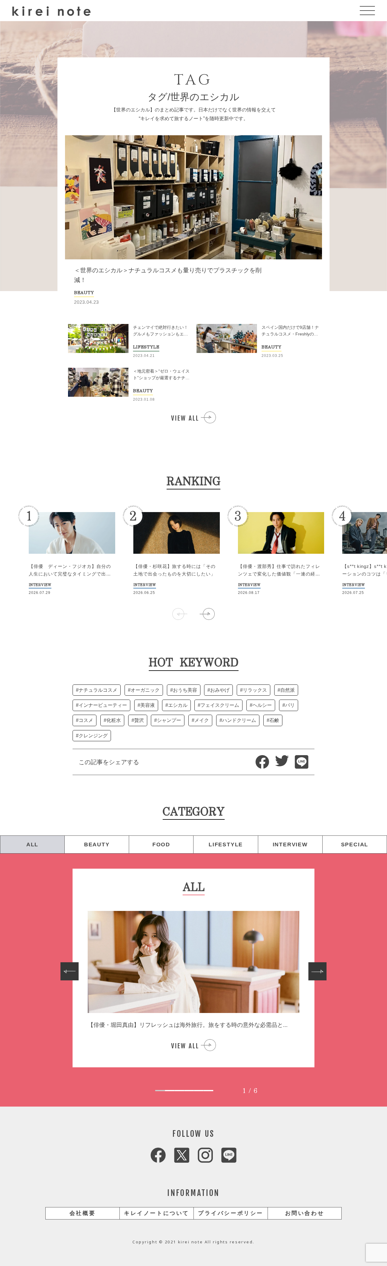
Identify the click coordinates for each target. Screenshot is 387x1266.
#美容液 (146, 705)
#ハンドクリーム (238, 720)
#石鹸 (273, 720)
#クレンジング (92, 735)
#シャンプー (167, 720)
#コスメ (84, 720)
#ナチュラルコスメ (96, 690)
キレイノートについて (156, 1213)
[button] (207, 614)
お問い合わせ (304, 1213)
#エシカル (176, 705)
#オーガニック (144, 690)
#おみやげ (218, 690)
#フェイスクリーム (218, 705)
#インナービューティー (101, 705)
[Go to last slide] (69, 971)
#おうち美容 (183, 690)
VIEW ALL (185, 418)
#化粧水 (112, 720)
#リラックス (253, 690)
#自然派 (286, 690)
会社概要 (83, 1213)
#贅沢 (138, 720)
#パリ (288, 705)
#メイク (200, 720)
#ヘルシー (261, 705)
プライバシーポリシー (230, 1213)
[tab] (160, 1090)
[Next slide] (317, 971)
